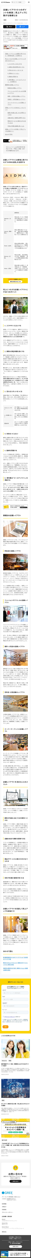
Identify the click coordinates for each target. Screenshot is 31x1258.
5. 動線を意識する (13, 76)
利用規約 (4, 1209)
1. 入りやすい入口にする (15, 64)
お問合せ (4, 1206)
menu (29, 2)
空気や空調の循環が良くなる (16, 126)
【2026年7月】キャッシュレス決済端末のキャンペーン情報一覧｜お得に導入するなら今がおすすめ (15, 1145)
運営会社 (4, 1232)
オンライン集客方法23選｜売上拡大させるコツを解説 (15, 1104)
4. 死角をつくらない (13, 73)
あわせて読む (9, 134)
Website (4, 1061)
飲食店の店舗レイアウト (15, 88)
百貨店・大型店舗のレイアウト (16, 99)
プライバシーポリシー (7, 1212)
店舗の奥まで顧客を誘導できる (16, 118)
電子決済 (4, 1140)
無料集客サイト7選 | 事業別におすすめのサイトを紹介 (15, 1065)
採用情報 (4, 1204)
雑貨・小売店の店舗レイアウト (16, 96)
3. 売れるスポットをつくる (15, 70)
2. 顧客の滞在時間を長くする (16, 67)
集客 (5, 20)
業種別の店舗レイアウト (12, 85)
